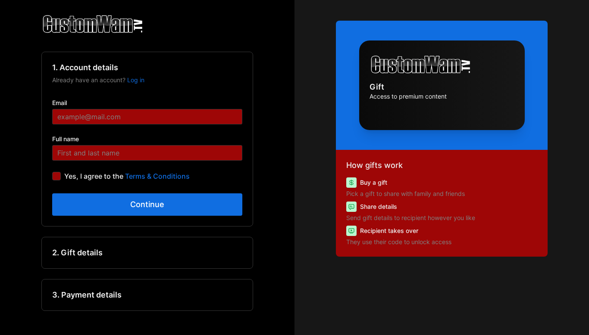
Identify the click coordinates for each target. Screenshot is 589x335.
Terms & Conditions (157, 176)
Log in (135, 80)
